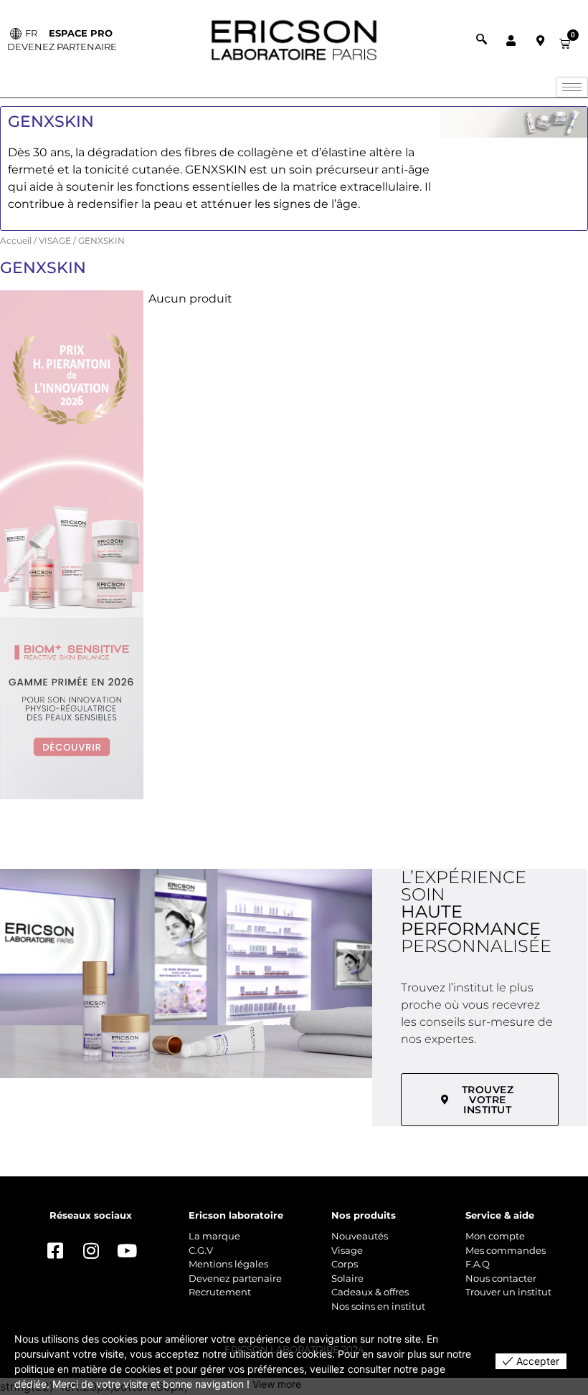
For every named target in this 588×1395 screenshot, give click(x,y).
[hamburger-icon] (572, 87)
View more (276, 1384)
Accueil (16, 240)
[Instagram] (91, 1250)
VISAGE (55, 240)
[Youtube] (127, 1250)
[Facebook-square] (55, 1250)
